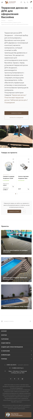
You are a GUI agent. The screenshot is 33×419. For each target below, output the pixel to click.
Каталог (4, 331)
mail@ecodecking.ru (18, 368)
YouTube (18, 379)
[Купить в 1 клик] (13, 162)
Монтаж (4, 335)
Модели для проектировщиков (12, 347)
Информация (5, 354)
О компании (5, 350)
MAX (22, 379)
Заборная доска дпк (18, 100)
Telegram (14, 379)
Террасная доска (18, 95)
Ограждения (9, 103)
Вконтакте (10, 379)
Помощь (4, 358)
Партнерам (5, 339)
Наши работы (5, 343)
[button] (12, 145)
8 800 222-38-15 (11, 364)
